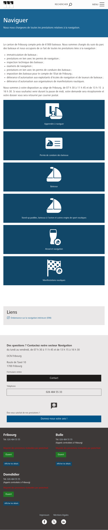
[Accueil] (19, 4)
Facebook (44, 521)
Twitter (54, 521)
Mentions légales (60, 515)
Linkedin (63, 521)
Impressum (44, 515)
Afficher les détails (11, 464)
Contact (54, 378)
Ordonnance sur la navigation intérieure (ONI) (31, 318)
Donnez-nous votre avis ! (54, 418)
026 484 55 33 (54, 392)
